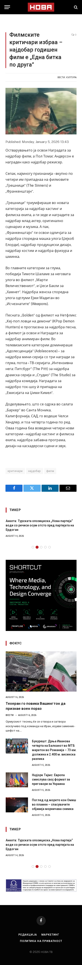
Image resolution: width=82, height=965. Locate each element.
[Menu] (7, 7)
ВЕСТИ (61, 77)
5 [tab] (49, 547)
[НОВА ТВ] (41, 7)
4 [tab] (45, 547)
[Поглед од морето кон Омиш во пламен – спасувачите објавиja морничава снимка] (17, 804)
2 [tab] (37, 547)
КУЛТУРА (71, 77)
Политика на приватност (41, 941)
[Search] (75, 7)
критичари (15, 471)
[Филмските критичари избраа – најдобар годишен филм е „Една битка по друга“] (41, 111)
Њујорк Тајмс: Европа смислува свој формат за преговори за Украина (51, 779)
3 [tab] (41, 547)
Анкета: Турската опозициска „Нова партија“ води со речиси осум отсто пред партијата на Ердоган (40, 525)
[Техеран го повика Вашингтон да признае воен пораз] (41, 671)
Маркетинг (50, 934)
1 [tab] (33, 547)
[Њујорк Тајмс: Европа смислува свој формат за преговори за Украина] (17, 779)
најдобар (34, 471)
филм (50, 471)
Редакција (27, 934)
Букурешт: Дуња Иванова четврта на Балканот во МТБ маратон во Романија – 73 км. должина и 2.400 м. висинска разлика (54, 750)
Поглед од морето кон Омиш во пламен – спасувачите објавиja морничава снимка (54, 804)
